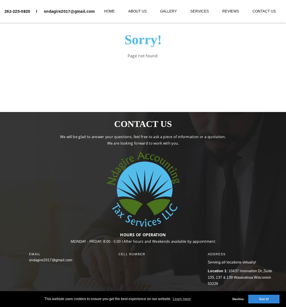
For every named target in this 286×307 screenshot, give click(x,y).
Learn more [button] (182, 299)
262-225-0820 (17, 11)
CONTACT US (264, 11)
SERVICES (199, 11)
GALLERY (168, 11)
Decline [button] (238, 299)
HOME (109, 11)
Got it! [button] (264, 299)
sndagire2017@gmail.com (69, 11)
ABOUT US (137, 11)
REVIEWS (230, 11)
